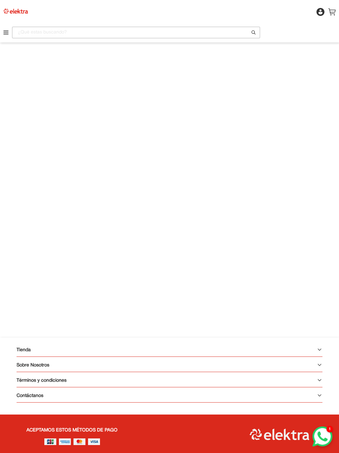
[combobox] (136, 32)
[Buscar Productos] (253, 32)
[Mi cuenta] (319, 15)
